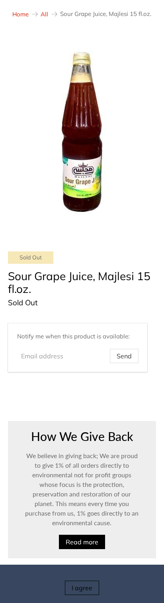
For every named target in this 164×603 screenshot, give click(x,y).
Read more (82, 542)
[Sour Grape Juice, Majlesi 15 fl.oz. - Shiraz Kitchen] (82, 131)
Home (20, 14)
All (44, 14)
